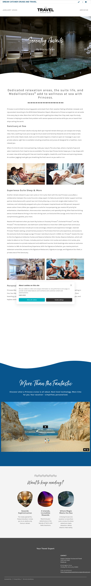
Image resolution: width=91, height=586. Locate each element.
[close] (71, 285)
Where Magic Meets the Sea (66, 512)
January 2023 (10, 10)
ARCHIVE (84, 10)
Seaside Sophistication (25, 512)
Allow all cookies (32, 299)
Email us (63, 562)
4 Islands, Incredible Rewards (45, 513)
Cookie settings (59, 299)
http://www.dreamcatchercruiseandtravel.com (75, 572)
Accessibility (7, 579)
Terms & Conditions (28, 579)
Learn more (22, 295)
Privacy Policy (17, 579)
